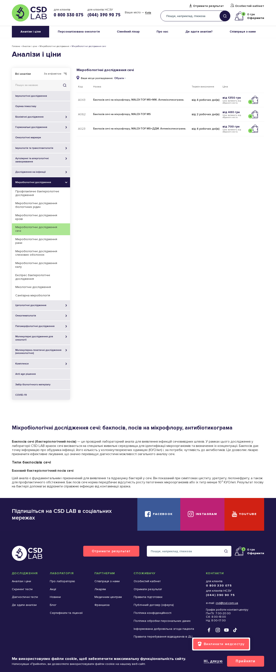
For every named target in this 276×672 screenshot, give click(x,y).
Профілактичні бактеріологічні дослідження (37, 193)
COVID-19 (21, 394)
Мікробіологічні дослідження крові (36, 217)
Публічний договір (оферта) (154, 605)
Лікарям (100, 589)
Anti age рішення (25, 373)
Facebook (162, 514)
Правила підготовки (148, 597)
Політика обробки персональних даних (162, 621)
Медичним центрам (108, 597)
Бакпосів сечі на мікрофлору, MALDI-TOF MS (122, 114)
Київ (148, 12)
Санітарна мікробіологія (32, 295)
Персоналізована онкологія (79, 31)
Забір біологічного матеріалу (32, 384)
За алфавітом (52, 73)
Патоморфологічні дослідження (35, 326)
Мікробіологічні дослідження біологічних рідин (36, 205)
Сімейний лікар (128, 31)
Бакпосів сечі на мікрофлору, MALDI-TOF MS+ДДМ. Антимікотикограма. (139, 128)
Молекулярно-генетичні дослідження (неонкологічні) (38, 351)
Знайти (64, 85)
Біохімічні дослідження (29, 116)
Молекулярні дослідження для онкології (34, 338)
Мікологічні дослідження (33, 287)
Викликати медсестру (224, 644)
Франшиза (102, 605)
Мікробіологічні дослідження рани (36, 241)
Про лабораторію (62, 581)
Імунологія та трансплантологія (34, 147)
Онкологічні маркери (28, 137)
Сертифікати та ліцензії (66, 613)
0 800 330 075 (68, 14)
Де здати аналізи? (199, 31)
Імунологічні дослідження (31, 95)
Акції (53, 589)
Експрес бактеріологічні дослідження (32, 277)
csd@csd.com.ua (227, 603)
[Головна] (29, 13)
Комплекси (22, 363)
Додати (254, 100)
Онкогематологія (25, 315)
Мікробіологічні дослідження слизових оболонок (36, 253)
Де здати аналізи (24, 605)
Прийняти (246, 661)
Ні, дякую (213, 661)
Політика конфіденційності (152, 613)
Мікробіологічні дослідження (54, 46)
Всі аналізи (23, 74)
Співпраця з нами (243, 31)
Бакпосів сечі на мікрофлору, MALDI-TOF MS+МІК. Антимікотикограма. (138, 99)
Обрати (119, 78)
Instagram (206, 514)
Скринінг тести (22, 589)
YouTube (248, 514)
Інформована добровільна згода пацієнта (164, 629)
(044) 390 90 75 (104, 14)
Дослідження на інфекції (30, 171)
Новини (55, 597)
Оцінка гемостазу (25, 106)
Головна (16, 46)
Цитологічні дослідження (30, 305)
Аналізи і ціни (30, 31)
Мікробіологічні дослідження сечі (36, 229)
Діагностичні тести (25, 597)
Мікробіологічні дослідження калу (36, 265)
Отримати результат (208, 6)
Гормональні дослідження (31, 127)
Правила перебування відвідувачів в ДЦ (163, 636)
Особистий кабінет (249, 6)
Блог (53, 605)
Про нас (162, 31)
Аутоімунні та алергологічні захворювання (32, 160)
